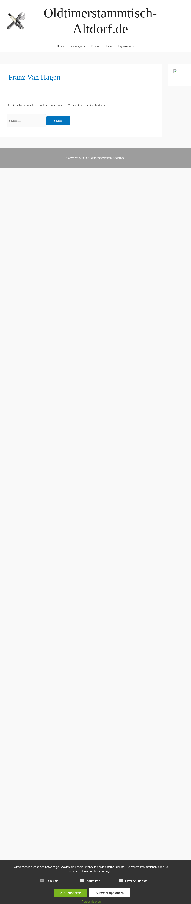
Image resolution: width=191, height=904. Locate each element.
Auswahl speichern (110, 892)
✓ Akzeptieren (70, 892)
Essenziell (53, 881)
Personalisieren (91, 901)
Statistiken (92, 881)
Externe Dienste (136, 881)
